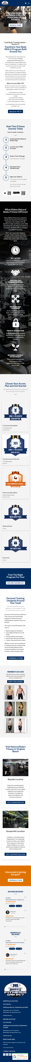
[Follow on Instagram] (10, 1054)
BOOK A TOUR (15, 25)
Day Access (6, 558)
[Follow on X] (7, 1054)
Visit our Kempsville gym (15, 854)
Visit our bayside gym (15, 802)
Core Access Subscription (10, 425)
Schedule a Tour (15, 658)
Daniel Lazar (13, 911)
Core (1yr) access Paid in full (11, 459)
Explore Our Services (15, 583)
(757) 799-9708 (7, 1022)
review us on (18, 905)
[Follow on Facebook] (4, 1054)
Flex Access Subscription (10, 492)
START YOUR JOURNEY (15, 681)
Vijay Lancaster (13, 954)
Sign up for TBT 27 (15, 111)
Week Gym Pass (7, 526)
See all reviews (12, 948)
